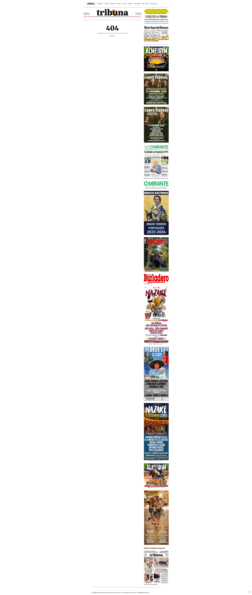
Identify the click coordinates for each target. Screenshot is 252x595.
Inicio (111, 36)
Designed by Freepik (143, 592)
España (106, 3)
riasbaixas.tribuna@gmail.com (152, 35)
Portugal (112, 3)
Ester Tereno (145, 3)
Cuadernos (100, 3)
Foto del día (137, 3)
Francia (124, 3)
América (118, 3)
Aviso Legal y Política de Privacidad (156, 37)
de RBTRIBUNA (155, 41)
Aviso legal (153, 3)
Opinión (130, 3)
